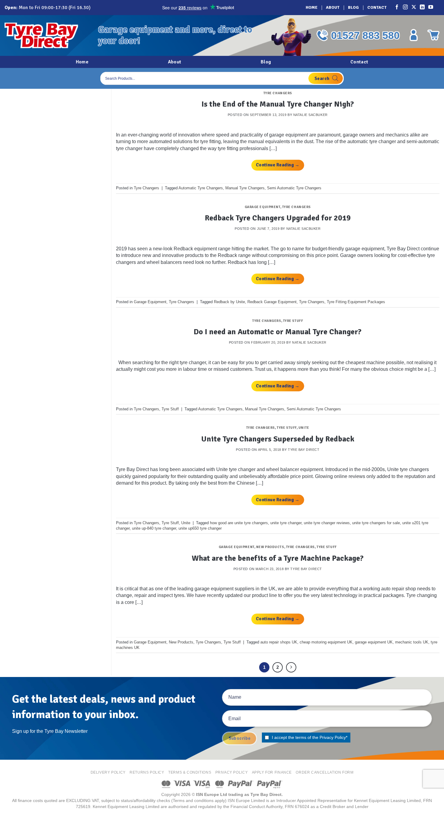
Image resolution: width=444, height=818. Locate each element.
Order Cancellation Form (324, 772)
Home (311, 7)
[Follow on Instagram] (405, 7)
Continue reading (278, 165)
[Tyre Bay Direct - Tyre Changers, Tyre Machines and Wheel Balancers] (47, 35)
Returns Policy (147, 772)
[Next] (291, 667)
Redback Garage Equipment (272, 302)
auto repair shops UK (278, 642)
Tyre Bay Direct (303, 449)
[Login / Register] (413, 35)
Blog (353, 7)
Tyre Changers (277, 93)
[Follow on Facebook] (397, 7)
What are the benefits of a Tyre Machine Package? (278, 558)
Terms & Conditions (189, 772)
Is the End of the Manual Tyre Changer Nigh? (277, 104)
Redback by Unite (229, 302)
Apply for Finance (272, 772)
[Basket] (433, 35)
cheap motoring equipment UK (326, 642)
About (332, 7)
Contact (377, 7)
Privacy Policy (333, 737)
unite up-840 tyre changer (154, 528)
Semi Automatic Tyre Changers (294, 188)
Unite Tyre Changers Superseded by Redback (277, 439)
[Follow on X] (414, 7)
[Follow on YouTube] (431, 7)
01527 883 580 (365, 35)
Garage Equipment (262, 207)
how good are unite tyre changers (239, 523)
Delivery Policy (108, 772)
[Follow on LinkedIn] (422, 7)
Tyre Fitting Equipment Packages (356, 302)
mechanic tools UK (411, 642)
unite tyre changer (285, 523)
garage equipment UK (374, 642)
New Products (270, 547)
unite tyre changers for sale (376, 523)
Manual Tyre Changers (245, 188)
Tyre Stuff (293, 321)
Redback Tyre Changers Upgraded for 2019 (278, 218)
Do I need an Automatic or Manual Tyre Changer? (278, 331)
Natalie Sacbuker (310, 115)
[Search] (325, 78)
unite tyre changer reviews (327, 523)
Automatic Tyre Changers (201, 188)
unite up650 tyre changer (200, 528)
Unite (303, 427)
